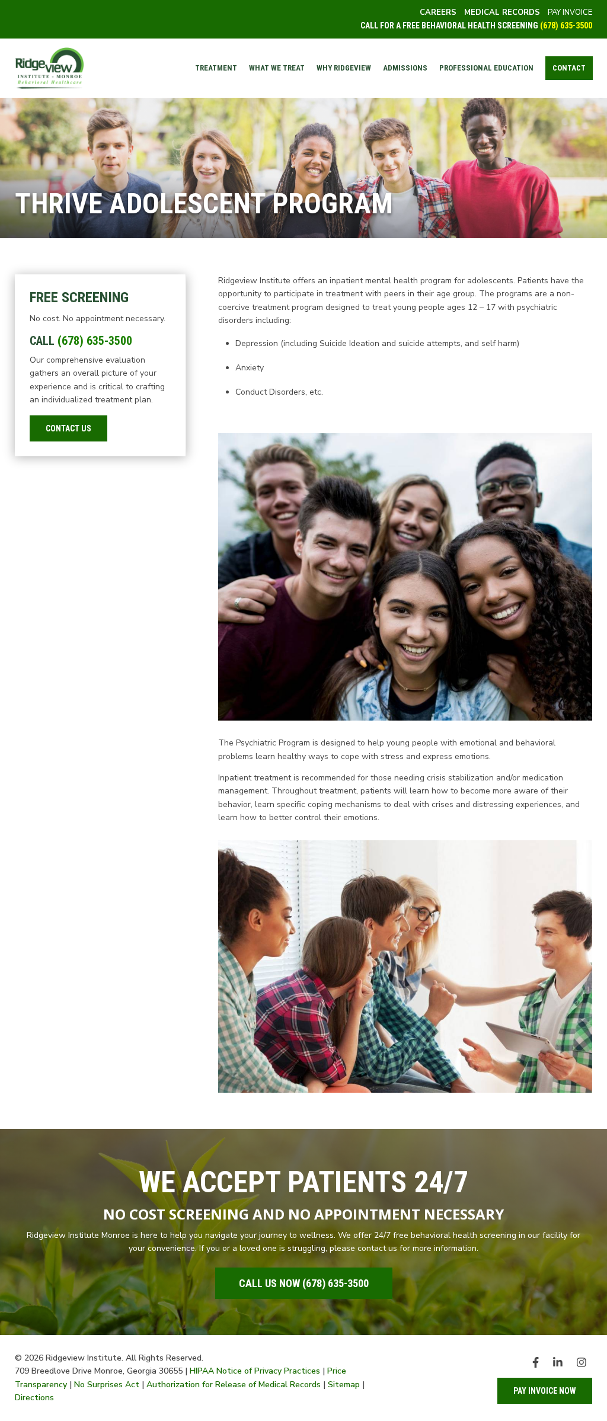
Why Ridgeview (344, 67)
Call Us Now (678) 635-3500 (304, 1283)
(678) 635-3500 (566, 25)
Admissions (405, 67)
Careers (438, 12)
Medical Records (502, 12)
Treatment (216, 67)
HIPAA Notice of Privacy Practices (255, 1371)
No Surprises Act (106, 1384)
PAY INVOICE (570, 12)
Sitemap (344, 1384)
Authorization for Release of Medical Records (233, 1384)
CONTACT (569, 67)
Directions (34, 1397)
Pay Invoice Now (544, 1391)
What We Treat (277, 67)
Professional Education (486, 67)
